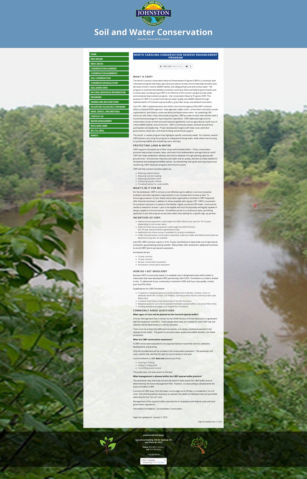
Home (93, 54)
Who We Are (97, 59)
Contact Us (97, 116)
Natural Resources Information (108, 92)
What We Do (97, 63)
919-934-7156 (154, 447)
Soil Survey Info (99, 87)
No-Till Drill (97, 130)
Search (94, 135)
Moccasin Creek (99, 125)
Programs (96, 97)
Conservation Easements (104, 73)
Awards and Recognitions (105, 102)
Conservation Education (104, 82)
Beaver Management (101, 121)
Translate (160, 462)
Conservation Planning (104, 68)
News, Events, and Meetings (105, 111)
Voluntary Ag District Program (108, 106)
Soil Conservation (101, 78)
